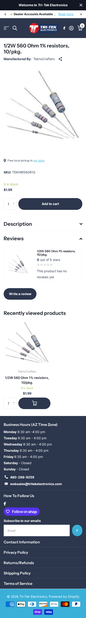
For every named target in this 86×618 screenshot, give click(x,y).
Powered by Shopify (64, 596)
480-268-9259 (22, 477)
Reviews (14, 238)
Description (18, 224)
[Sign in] (71, 28)
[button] (5, 14)
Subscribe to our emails (22, 521)
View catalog (6, 28)
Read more (66, 14)
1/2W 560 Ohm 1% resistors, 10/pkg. (27, 380)
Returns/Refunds (19, 562)
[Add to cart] (34, 403)
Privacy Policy (16, 552)
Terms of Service (18, 583)
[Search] (15, 28)
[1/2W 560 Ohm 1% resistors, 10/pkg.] (27, 342)
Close (81, 5)
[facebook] (5, 504)
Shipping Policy (17, 573)
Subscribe (77, 530)
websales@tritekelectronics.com (36, 484)
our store (38, 160)
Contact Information (22, 542)
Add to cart (50, 204)
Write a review (20, 294)
